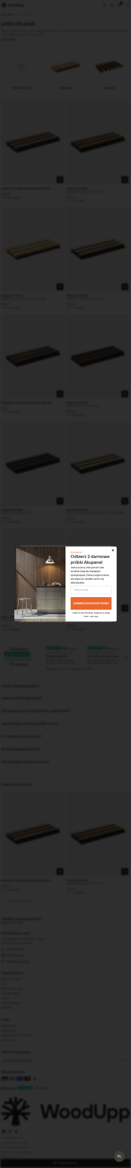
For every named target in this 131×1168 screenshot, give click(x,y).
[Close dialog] (113, 550)
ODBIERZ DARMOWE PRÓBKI (91, 603)
